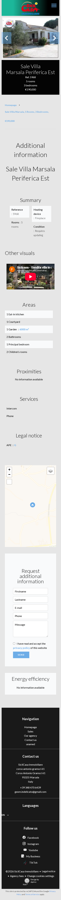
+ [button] (9, 469)
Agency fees (17, 875)
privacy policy (21, 647)
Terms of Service (32, 894)
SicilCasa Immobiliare (30, 764)
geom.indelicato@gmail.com (30, 791)
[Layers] (50, 470)
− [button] (9, 474)
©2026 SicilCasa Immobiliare (22, 871)
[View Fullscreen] (9, 481)
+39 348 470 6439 (30, 787)
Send (21, 655)
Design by (31, 882)
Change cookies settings (40, 875)
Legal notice (48, 871)
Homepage (11, 105)
